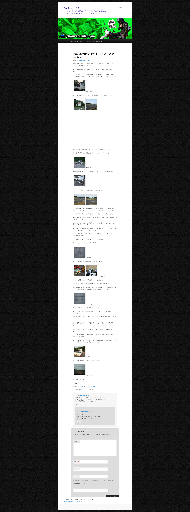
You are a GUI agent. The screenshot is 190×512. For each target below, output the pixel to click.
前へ (65, 45)
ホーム (65, 41)
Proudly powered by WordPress (95, 507)
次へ (125, 45)
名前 (76, 461)
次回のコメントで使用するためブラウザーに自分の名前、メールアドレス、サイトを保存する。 (94, 480)
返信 (77, 404)
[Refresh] (84, 483)
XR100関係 (80, 386)
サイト (75, 476)
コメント (76, 441)
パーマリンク (94, 386)
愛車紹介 (82, 41)
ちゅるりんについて (73, 41)
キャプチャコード (76, 493)
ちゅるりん (89, 60)
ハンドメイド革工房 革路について (94, 41)
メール (76, 469)
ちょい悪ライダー (73, 7)
